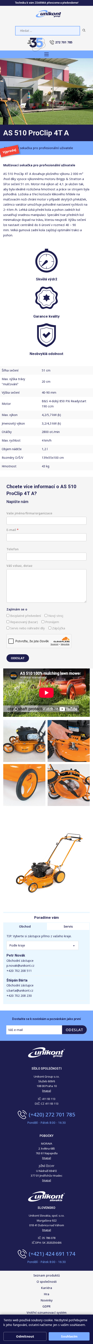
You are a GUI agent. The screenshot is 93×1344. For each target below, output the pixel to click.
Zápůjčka (58, 628)
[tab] (24, 926)
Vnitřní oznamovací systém (47, 1312)
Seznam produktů (46, 1275)
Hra (46, 1294)
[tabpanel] (46, 967)
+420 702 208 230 (19, 996)
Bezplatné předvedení (25, 616)
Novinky (47, 1300)
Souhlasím (69, 1336)
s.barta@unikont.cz (19, 990)
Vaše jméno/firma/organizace (29, 513)
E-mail (12, 530)
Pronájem (51, 622)
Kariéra (46, 1288)
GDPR (46, 1306)
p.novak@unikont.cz (20, 965)
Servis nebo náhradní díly (27, 628)
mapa (46, 1158)
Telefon (12, 549)
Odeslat (18, 658)
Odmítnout (25, 1336)
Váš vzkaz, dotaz (19, 566)
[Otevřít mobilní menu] (46, 54)
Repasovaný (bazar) (23, 622)
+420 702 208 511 (19, 971)
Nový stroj (55, 616)
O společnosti (47, 1282)
